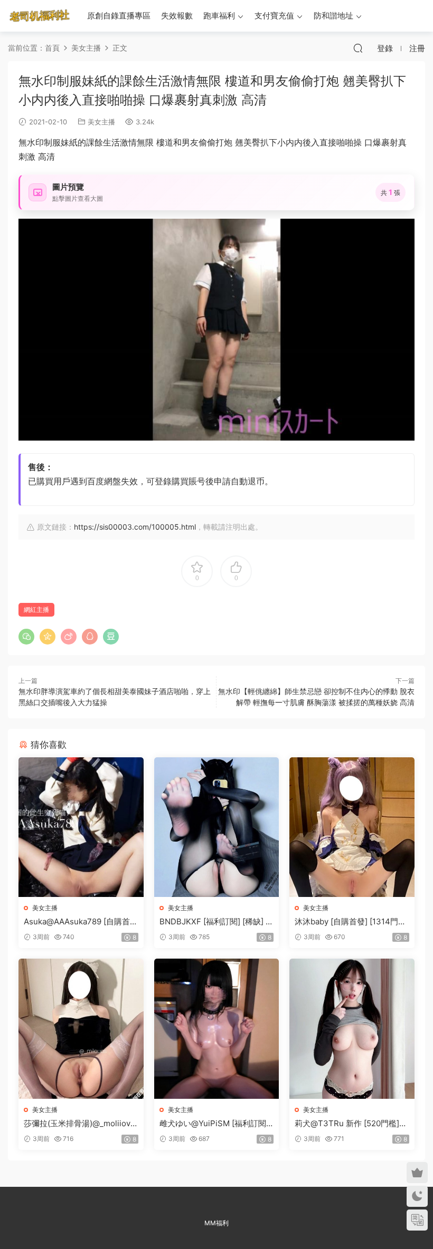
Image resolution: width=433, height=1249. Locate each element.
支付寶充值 (274, 16)
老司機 (39, 16)
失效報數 (177, 16)
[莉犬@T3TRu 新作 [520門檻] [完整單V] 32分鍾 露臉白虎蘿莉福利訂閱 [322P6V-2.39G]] (352, 1029)
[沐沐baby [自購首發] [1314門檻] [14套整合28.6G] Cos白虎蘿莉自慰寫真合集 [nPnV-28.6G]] (352, 827)
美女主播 (101, 122)
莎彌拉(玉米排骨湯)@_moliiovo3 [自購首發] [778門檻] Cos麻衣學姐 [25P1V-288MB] (79, 1123)
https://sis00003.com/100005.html (135, 526)
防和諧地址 (333, 16)
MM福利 (216, 1223)
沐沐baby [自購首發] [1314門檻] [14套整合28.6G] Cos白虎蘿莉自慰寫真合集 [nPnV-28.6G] (352, 921)
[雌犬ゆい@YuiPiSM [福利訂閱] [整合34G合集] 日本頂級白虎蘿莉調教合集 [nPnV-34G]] (216, 1029)
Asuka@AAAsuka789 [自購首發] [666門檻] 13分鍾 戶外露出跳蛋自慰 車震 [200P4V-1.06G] (79, 921)
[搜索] (358, 48)
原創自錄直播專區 (118, 16)
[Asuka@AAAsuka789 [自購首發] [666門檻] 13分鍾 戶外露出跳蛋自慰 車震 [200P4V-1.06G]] (81, 827)
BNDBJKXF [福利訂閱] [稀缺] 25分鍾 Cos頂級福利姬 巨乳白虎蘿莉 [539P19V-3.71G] (214, 921)
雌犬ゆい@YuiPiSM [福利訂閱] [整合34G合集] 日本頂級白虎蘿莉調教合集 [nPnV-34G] (214, 1123)
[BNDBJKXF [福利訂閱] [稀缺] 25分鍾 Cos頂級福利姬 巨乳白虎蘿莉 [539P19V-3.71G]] (216, 827)
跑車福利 (219, 16)
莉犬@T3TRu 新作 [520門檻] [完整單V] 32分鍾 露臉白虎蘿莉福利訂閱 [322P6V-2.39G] (351, 1123)
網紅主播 (36, 609)
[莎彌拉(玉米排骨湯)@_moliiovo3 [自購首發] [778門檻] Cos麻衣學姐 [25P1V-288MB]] (81, 1029)
